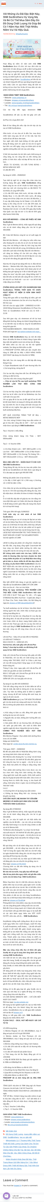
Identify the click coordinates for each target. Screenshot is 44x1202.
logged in (17, 1186)
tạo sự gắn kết (26, 1137)
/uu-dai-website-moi (21, 1002)
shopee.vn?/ (18, 1012)
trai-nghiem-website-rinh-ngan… (29, 332)
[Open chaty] (6, 1195)
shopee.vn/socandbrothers (23, 100)
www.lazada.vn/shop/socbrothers (25, 103)
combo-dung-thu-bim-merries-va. (25, 744)
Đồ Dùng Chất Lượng (14, 1134)
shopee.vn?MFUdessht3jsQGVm (21, 603)
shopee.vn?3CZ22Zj (18, 864)
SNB (5, 1137)
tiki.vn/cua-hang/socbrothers (20, 105)
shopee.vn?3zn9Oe (17, 900)
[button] (35, 3)
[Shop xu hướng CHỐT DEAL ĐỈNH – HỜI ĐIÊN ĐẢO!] (3, 3)
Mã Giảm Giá (11, 1131)
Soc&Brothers (25, 79)
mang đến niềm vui (32, 1134)
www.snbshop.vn (19, 98)
